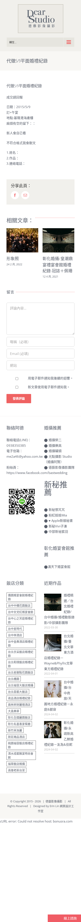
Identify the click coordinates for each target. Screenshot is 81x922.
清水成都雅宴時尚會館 (20, 755)
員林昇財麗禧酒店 (19, 704)
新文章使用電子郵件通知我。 (49, 387)
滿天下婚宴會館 (59, 566)
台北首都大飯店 (18, 692)
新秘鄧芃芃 (57, 509)
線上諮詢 (70, 918)
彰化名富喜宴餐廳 (19, 724)
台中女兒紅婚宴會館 (20, 612)
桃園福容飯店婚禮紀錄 (20, 745)
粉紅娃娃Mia (58, 515)
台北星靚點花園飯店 (20, 672)
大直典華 (13, 711)
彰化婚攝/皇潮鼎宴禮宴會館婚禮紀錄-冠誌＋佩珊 (24, 265)
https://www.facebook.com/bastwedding (36, 473)
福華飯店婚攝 (16, 764)
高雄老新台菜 (16, 770)
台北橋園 (13, 679)
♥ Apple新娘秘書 (61, 520)
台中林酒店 (15, 635)
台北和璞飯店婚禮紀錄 (20, 664)
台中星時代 (15, 629)
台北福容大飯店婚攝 (20, 685)
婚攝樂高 (55, 445)
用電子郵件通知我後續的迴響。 (50, 378)
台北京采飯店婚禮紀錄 (20, 654)
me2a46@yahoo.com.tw (24, 456)
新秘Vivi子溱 (58, 526)
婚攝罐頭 (55, 451)
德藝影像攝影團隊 (62, 467)
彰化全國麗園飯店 (19, 717)
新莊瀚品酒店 (16, 737)
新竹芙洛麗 (15, 730)
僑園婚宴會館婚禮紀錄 (20, 597)
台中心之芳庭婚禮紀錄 (20, 620)
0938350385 (16, 445)
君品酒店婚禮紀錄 (19, 698)
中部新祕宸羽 (58, 531)
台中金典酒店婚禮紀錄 (20, 643)
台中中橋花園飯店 (19, 605)
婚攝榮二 (55, 440)
